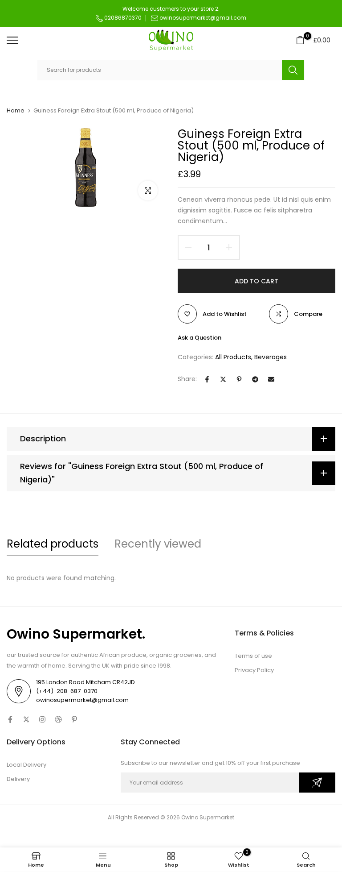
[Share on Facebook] (207, 379)
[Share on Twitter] (223, 379)
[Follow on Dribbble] (58, 719)
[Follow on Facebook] (10, 719)
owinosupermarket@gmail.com (202, 17)
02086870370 (122, 17)
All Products (233, 357)
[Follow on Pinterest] (74, 719)
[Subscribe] (317, 782)
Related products (52, 543)
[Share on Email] (271, 379)
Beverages (270, 357)
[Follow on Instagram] (42, 719)
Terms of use (253, 656)
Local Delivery (26, 764)
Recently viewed (157, 543)
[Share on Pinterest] (239, 379)
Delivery (18, 779)
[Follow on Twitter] (26, 719)
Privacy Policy (254, 670)
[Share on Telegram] (255, 379)
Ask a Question (199, 337)
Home (15, 111)
